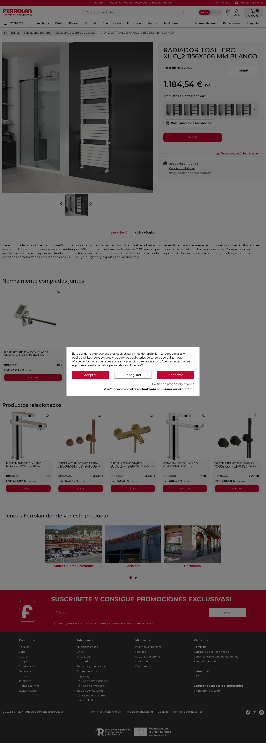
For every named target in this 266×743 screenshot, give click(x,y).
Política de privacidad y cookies (173, 384)
